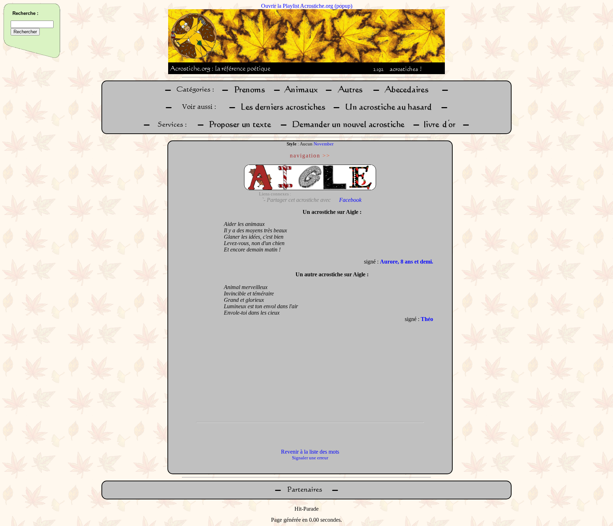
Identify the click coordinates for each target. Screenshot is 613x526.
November (323, 143)
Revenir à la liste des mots (310, 452)
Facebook (350, 200)
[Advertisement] (194, 311)
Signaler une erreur (310, 457)
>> (326, 156)
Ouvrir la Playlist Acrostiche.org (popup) (306, 6)
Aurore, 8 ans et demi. (406, 262)
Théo (427, 319)
